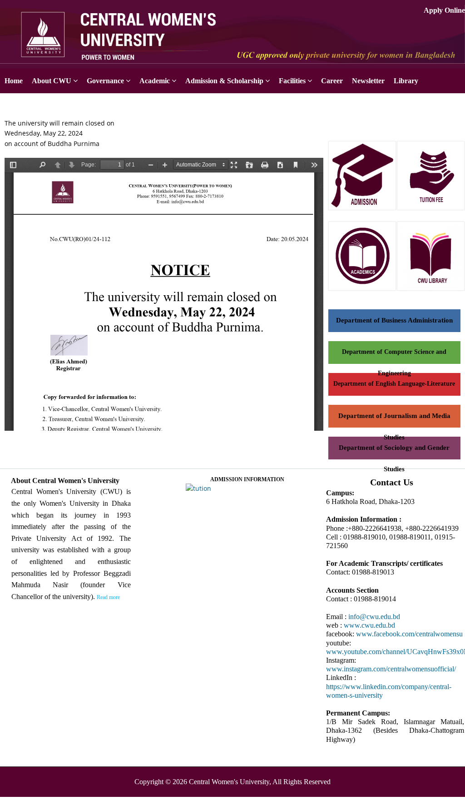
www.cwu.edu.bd (369, 625)
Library (406, 81)
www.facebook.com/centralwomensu (409, 634)
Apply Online (444, 10)
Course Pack (24, 106)
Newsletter (368, 81)
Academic (154, 81)
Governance (105, 81)
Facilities (292, 81)
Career (332, 81)
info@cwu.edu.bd (374, 616)
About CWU (51, 81)
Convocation (112, 106)
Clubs (68, 106)
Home (14, 81)
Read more (108, 597)
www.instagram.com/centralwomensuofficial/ (391, 669)
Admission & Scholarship (224, 81)
